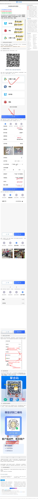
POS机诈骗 (35, 43)
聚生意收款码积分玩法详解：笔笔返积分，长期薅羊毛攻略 (20, 484)
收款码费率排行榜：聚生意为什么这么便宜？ (6, 484)
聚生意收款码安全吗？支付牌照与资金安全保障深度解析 (20, 485)
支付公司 (29, 39)
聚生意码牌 (5, 474)
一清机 (34, 44)
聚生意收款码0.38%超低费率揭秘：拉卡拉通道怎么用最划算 (20, 486)
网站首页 (3, 3)
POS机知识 (5, 3)
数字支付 (29, 44)
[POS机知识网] (19, 2)
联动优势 (34, 38)
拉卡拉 (19, 15)
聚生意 (2, 15)
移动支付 (29, 43)
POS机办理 (29, 48)
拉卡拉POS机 (35, 48)
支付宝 (5, 335)
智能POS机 (35, 39)
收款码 (6, 15)
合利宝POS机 (35, 47)
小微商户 (9, 73)
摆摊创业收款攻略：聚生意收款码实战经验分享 (6, 485)
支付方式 (9, 465)
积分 (29, 47)
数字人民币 (35, 37)
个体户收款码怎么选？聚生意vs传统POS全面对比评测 (7, 486)
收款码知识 (8, 3)
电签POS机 (29, 37)
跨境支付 (29, 42)
